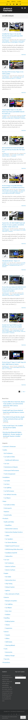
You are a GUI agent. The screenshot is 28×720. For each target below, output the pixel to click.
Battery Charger (10, 655)
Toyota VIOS (4, 231)
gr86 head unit (5, 118)
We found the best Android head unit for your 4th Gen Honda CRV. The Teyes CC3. (13, 149)
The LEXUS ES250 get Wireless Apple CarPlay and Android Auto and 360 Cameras (13, 419)
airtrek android (16, 264)
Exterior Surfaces (10, 566)
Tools (5, 648)
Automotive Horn (10, 580)
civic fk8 (14, 331)
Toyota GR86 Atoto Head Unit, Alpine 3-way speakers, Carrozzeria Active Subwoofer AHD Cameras (14, 403)
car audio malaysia (20, 41)
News (4, 501)
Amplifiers (8, 525)
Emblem (7, 614)
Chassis (7, 624)
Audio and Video (9, 522)
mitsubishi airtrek (13, 265)
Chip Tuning (8, 583)
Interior (6, 631)
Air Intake (8, 576)
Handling (6, 618)
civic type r (18, 331)
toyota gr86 (17, 118)
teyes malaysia (15, 42)
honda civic (23, 331)
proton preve (22, 367)
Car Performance (9, 491)
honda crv (4, 156)
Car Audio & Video (9, 456)
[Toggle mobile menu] (25, 8)
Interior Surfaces (10, 570)
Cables (7, 535)
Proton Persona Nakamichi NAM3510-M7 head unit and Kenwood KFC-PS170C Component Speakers (14, 289)
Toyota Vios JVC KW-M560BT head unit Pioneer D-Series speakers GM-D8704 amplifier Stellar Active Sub (13, 224)
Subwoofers (9, 556)
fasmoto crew (6, 39)
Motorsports (8, 508)
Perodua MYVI (8, 78)
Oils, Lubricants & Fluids (12, 594)
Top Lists (6, 659)
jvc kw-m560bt (22, 230)
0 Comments (21, 42)
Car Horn (6, 484)
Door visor (8, 611)
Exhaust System (10, 587)
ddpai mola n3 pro (19, 192)
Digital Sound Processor (12, 546)
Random (6, 511)
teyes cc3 (13, 78)
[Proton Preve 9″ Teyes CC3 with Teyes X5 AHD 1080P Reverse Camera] (16, 355)
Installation (7, 41)
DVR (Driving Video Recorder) (14, 549)
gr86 (18, 116)
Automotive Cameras (11, 528)
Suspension (8, 628)
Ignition (7, 590)
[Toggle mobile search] (22, 8)
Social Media (8, 515)
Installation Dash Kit (11, 552)
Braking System (10, 621)
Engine (6, 573)
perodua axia (4, 42)
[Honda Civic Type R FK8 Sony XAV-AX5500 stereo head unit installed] (16, 317)
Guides (5, 450)
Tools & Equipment (9, 474)
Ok (23, 717)
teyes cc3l (10, 42)
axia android (14, 41)
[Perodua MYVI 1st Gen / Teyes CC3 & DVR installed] (16, 64)
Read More (24, 54)
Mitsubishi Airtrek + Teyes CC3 (11, 261)
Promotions (6, 662)
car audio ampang (15, 330)
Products (5, 518)
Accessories (8, 652)
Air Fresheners (8, 453)
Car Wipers (7, 498)
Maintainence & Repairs (11, 467)
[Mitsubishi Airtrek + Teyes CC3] (16, 253)
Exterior (6, 597)
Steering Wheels (10, 645)
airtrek (11, 264)
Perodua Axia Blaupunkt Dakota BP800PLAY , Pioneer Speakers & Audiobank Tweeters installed (12, 434)
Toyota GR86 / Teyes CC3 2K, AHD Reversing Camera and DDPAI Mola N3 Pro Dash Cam (13, 111)
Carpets (7, 635)
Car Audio (23, 115)
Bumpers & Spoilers (11, 600)
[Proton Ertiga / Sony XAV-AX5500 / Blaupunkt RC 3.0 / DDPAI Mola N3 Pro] (16, 178)
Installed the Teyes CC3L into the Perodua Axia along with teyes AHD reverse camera (12, 35)
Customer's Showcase (9, 446)
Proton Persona (11, 295)
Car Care (6, 463)
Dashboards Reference (12, 460)
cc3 (9, 265)
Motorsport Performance (11, 470)
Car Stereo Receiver (11, 542)
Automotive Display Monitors (14, 532)
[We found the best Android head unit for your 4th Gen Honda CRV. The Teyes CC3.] (16, 140)
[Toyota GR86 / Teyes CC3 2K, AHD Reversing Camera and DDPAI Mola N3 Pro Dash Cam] (16, 102)
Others (7, 638)
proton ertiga (4, 193)
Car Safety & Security (9, 190)
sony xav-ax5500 (11, 193)
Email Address (19, 675)
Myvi (21, 77)
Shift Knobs (8, 642)
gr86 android (21, 116)
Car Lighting (7, 487)
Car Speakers (9, 539)
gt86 (9, 118)
